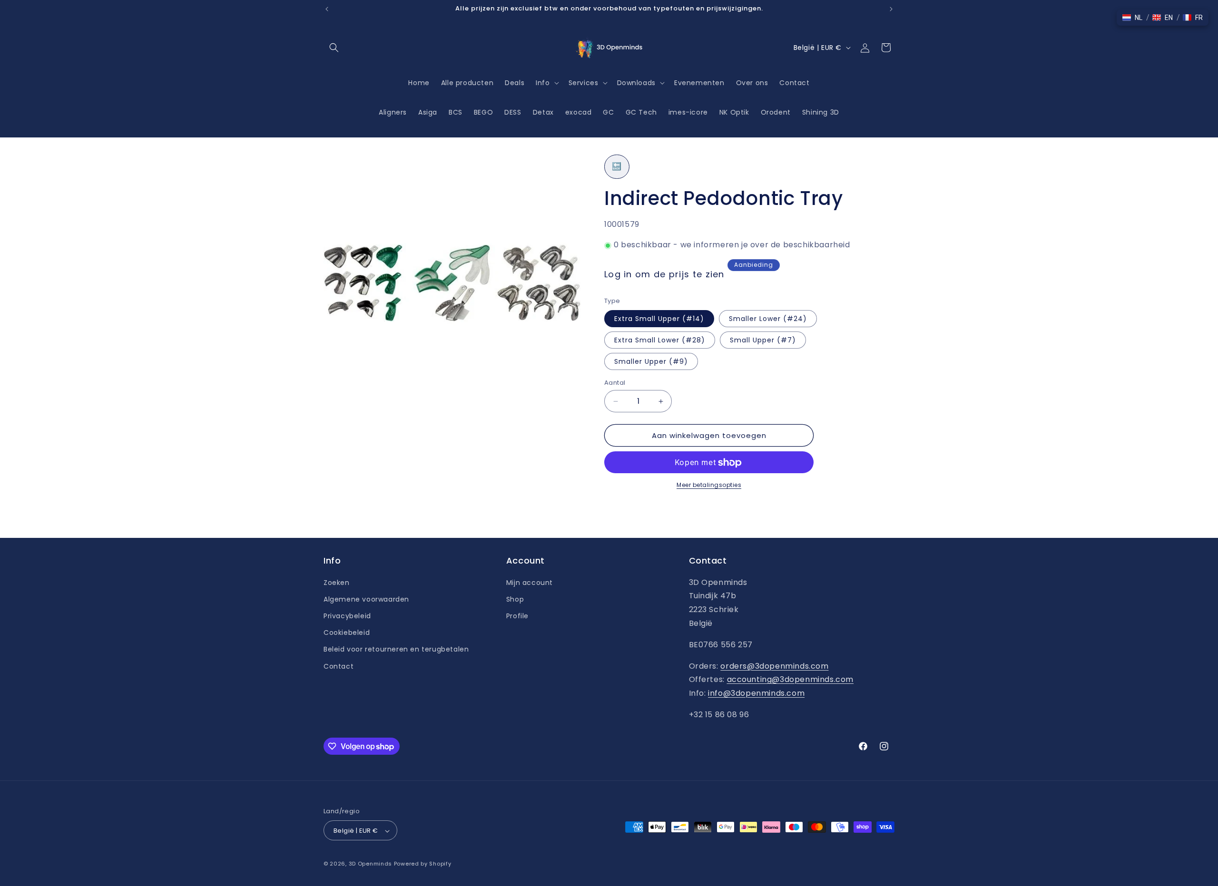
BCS (455, 112)
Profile (517, 615)
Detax (543, 112)
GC (608, 112)
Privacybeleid (347, 615)
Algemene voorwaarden (366, 599)
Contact (339, 666)
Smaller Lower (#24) (768, 318)
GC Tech (641, 112)
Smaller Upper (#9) (651, 361)
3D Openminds (370, 864)
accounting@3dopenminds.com (790, 679)
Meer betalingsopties (709, 485)
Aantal (614, 382)
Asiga (427, 112)
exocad (578, 112)
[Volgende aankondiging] (891, 9)
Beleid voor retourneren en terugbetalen (396, 649)
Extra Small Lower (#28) (659, 340)
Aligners (393, 112)
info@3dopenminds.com (756, 693)
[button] (334, 47)
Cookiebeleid (347, 632)
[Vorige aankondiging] (326, 9)
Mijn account (529, 582)
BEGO (483, 112)
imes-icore (688, 112)
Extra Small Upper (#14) (659, 318)
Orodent (776, 112)
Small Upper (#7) (763, 340)
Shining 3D (820, 112)
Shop (515, 599)
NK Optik (734, 112)
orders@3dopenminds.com (774, 665)
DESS (512, 112)
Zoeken (337, 582)
